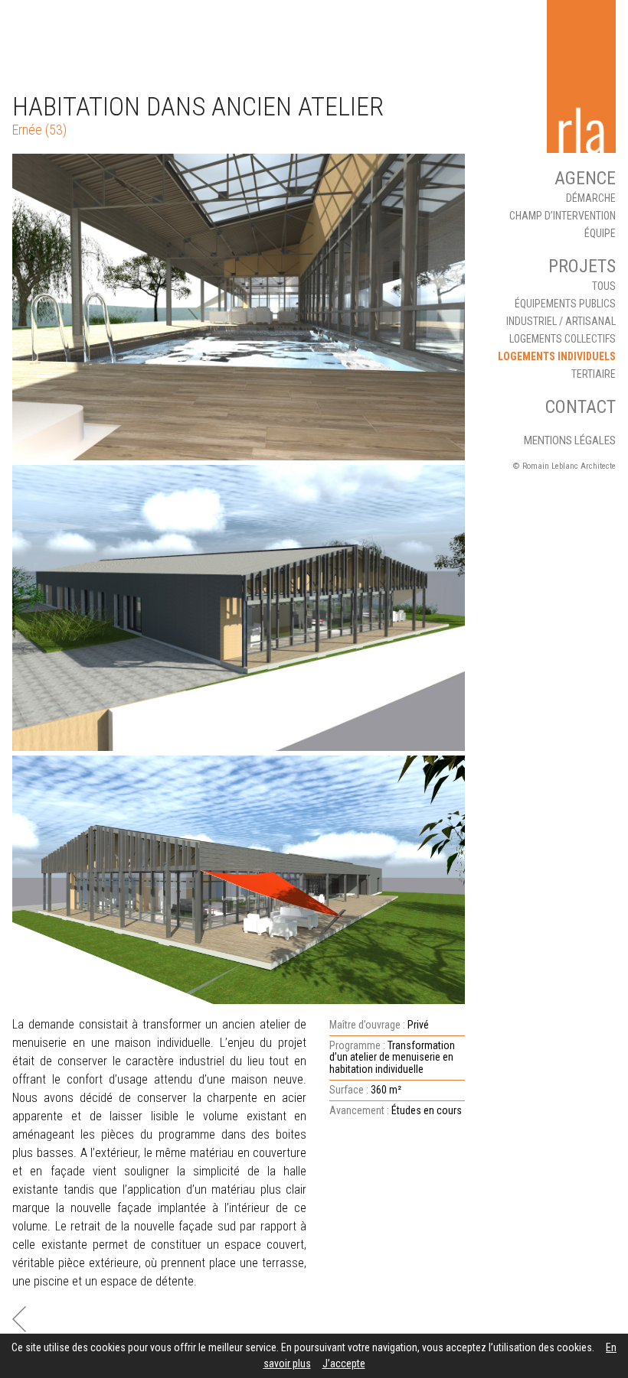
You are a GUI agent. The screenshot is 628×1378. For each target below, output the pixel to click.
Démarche (591, 198)
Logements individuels (557, 356)
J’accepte (343, 1363)
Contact (580, 407)
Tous (604, 286)
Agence (585, 178)
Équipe (600, 233)
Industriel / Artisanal (561, 321)
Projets (582, 266)
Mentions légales (570, 440)
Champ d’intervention (562, 216)
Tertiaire (593, 374)
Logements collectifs (562, 339)
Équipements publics (565, 303)
